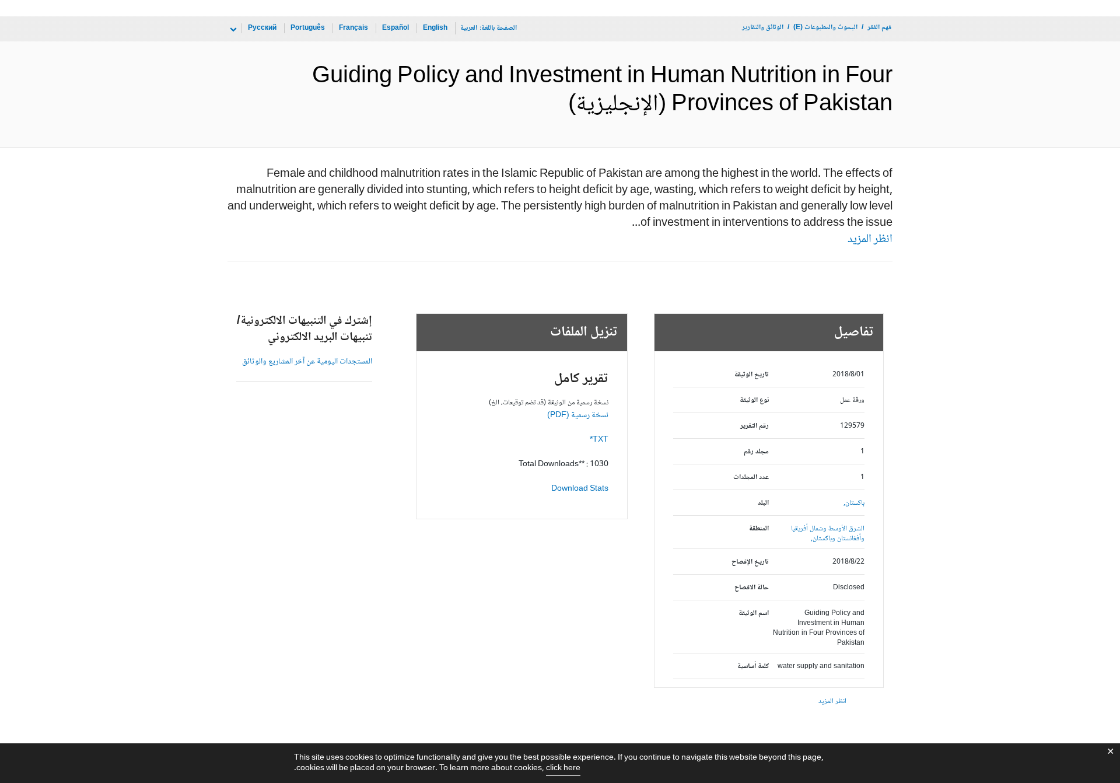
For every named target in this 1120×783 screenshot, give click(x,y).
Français (353, 28)
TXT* (599, 440)
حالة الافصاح (751, 588)
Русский (262, 28)
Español (395, 28)
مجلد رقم (756, 452)
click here (563, 768)
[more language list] (232, 29)
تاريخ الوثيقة (751, 375)
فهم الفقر (879, 28)
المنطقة (759, 529)
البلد (763, 503)
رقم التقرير (754, 426)
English (435, 28)
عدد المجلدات (751, 478)
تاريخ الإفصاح (750, 562)
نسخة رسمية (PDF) (577, 415)
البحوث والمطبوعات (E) (825, 28)
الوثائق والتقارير (762, 28)
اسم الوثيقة (753, 613)
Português (307, 28)
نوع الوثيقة (754, 401)
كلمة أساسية (753, 667)
